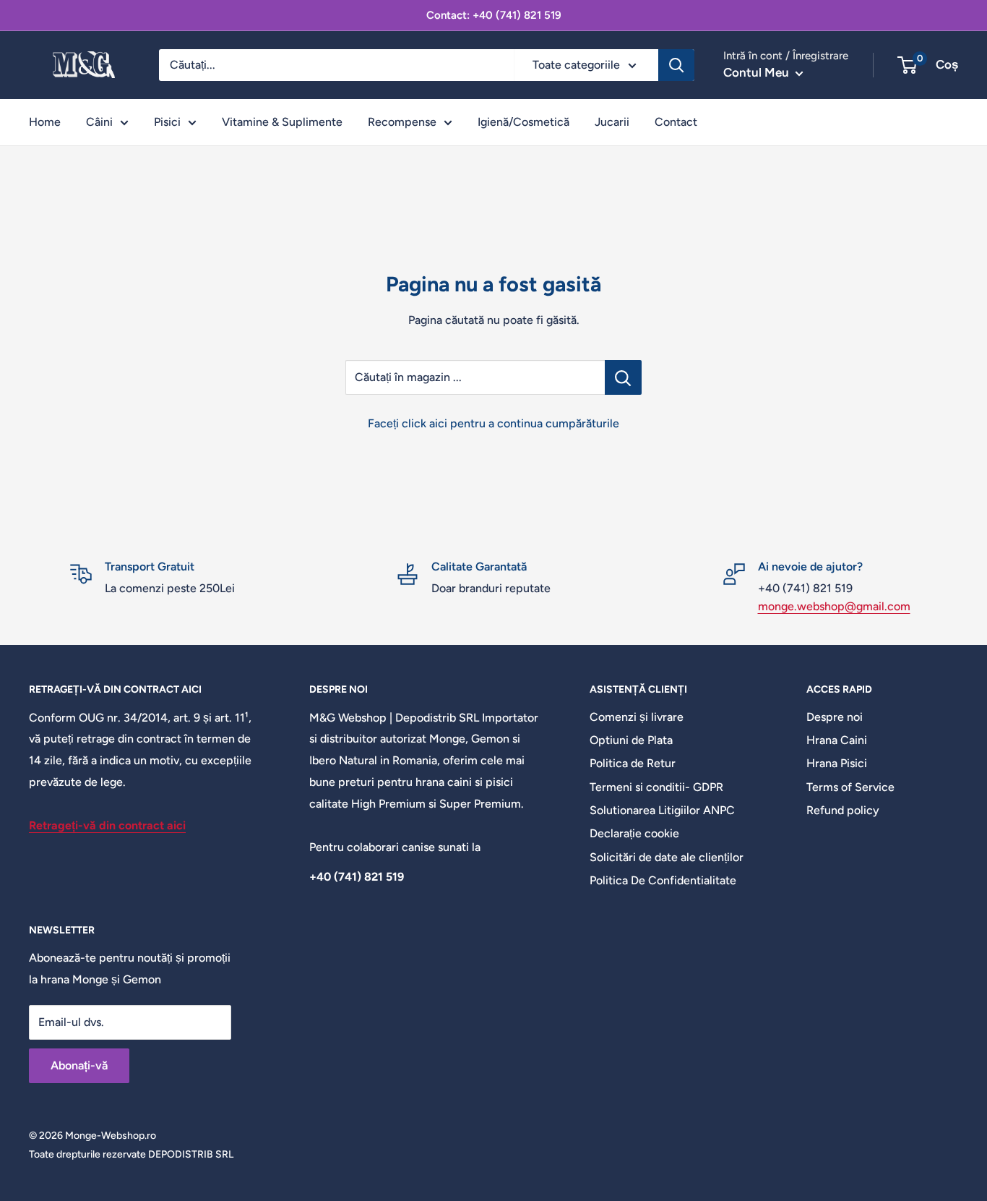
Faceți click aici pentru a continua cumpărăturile (493, 423)
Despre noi (834, 717)
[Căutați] (676, 65)
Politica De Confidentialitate (663, 880)
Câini (99, 122)
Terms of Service (850, 787)
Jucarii (612, 122)
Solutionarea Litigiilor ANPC (662, 810)
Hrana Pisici (836, 763)
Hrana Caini (836, 740)
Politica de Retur (633, 763)
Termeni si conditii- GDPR (656, 787)
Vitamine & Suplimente (282, 122)
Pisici (167, 122)
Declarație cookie (634, 833)
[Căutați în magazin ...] (623, 377)
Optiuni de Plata (631, 740)
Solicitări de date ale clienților (667, 857)
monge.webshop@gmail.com (834, 606)
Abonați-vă (79, 1065)
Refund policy (842, 810)
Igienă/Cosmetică (523, 122)
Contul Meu (757, 72)
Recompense (402, 122)
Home (45, 122)
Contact (676, 122)
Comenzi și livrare (637, 717)
